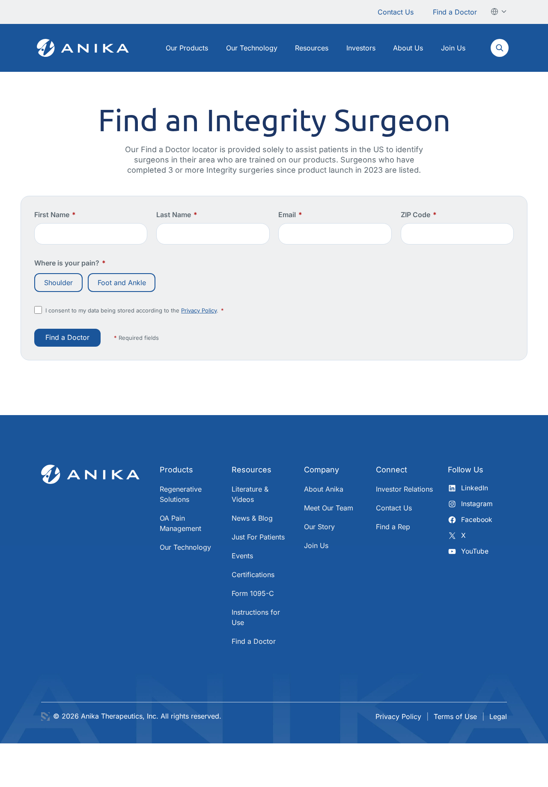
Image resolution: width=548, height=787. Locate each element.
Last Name (176, 214)
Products (176, 469)
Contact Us (396, 12)
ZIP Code (419, 214)
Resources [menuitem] (311, 48)
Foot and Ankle (122, 282)
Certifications (253, 574)
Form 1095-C (253, 593)
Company (321, 469)
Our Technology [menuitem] (251, 48)
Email (290, 214)
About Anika (323, 489)
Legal (498, 716)
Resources (251, 469)
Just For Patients (258, 537)
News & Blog (252, 518)
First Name (55, 214)
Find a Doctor (455, 12)
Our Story (319, 526)
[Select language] (499, 11)
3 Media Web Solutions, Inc (45, 716)
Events (242, 555)
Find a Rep (393, 526)
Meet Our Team (328, 508)
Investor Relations (404, 489)
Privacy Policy (199, 310)
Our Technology (185, 547)
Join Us (316, 545)
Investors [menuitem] (360, 48)
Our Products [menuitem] (187, 48)
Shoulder (58, 282)
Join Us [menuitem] (453, 48)
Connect (391, 469)
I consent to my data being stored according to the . (134, 310)
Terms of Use (455, 716)
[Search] (499, 48)
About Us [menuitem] (408, 48)
